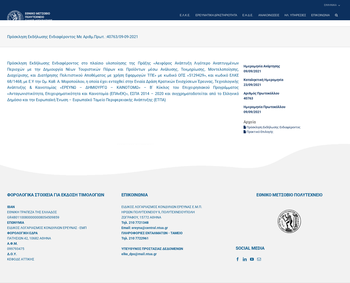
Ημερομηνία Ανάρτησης (262, 66)
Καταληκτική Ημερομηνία (263, 80)
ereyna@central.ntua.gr (150, 228)
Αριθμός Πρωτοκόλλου (261, 93)
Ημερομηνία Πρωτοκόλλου (264, 107)
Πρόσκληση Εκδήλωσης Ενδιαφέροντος (273, 127)
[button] (336, 15)
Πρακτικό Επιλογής (259, 132)
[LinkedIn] (245, 259)
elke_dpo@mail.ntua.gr (139, 254)
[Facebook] (238, 259)
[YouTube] (252, 259)
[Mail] (259, 259)
